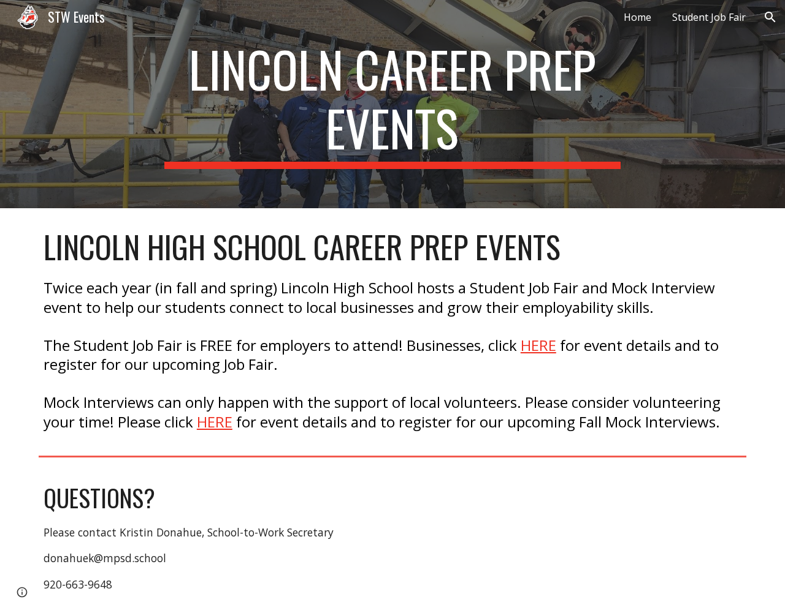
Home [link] (637, 17)
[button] (770, 17)
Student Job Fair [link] (709, 17)
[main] (392, 104)
